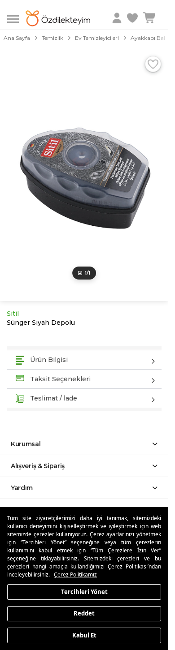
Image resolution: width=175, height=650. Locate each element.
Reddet (84, 613)
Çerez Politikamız (75, 574)
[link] (133, 18)
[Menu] (16, 18)
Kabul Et (84, 635)
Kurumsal (26, 444)
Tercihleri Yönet (84, 591)
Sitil (13, 314)
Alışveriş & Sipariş (38, 466)
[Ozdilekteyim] (58, 18)
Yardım (22, 488)
